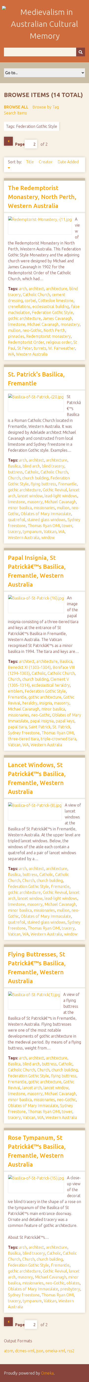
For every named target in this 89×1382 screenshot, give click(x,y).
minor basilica (20, 508)
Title (30, 162)
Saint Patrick (39, 727)
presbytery (70, 1289)
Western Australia (31, 354)
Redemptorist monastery (48, 336)
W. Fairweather (61, 348)
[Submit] (80, 52)
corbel (30, 300)
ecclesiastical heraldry (51, 685)
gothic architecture (24, 318)
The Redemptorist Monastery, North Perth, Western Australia (42, 197)
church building (35, 478)
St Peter (24, 348)
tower (67, 525)
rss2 (70, 1350)
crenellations (19, 306)
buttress (15, 472)
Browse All (16, 107)
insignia (45, 703)
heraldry (29, 703)
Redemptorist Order (26, 342)
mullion (14, 330)
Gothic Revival (55, 490)
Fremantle (67, 484)
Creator (46, 162)
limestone (16, 324)
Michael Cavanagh (43, 324)
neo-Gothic (32, 330)
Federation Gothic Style (52, 312)
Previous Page (8, 141)
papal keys (65, 721)
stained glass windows (46, 519)
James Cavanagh (57, 318)
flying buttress (43, 484)
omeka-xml (55, 1350)
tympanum (32, 531)
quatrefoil (16, 519)
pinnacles (16, 336)
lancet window (30, 496)
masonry (35, 502)
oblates (73, 1283)
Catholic (32, 472)
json (39, 1350)
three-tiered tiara (23, 739)
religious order (58, 342)
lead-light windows (60, 496)
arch (23, 288)
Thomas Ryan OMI (44, 525)
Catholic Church (36, 294)
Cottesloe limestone (55, 300)
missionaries (44, 508)
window (48, 537)
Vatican (50, 531)
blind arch (31, 466)
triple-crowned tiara (58, 739)
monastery (70, 324)
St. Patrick (61, 727)
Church (14, 478)
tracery (14, 531)
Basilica (14, 466)
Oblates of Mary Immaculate (46, 513)
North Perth (54, 330)
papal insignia (42, 721)
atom (8, 1350)
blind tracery (53, 466)
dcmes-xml (24, 1350)
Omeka (47, 1373)
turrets (40, 348)
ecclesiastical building (50, 306)
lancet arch (32, 1087)
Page (20, 144)
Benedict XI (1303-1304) (29, 667)
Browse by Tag (45, 107)
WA (11, 354)
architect (36, 288)
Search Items (15, 113)
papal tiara (17, 727)
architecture (56, 288)
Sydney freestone (24, 733)
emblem (15, 691)
